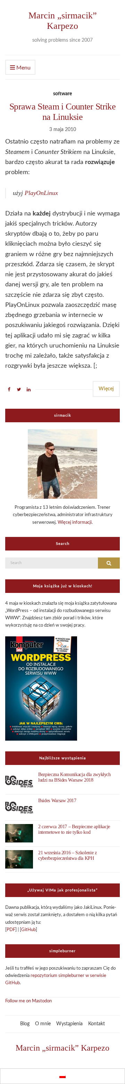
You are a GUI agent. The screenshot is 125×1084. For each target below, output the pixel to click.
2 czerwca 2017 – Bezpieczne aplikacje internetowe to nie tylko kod (74, 829)
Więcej (106, 388)
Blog (25, 1023)
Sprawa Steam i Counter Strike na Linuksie (62, 111)
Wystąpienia (69, 1023)
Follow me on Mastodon (28, 1001)
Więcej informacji (75, 522)
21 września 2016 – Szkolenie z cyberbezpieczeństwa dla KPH (67, 855)
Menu (23, 68)
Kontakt (96, 1023)
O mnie (43, 1023)
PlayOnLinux (41, 192)
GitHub (28, 930)
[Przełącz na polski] (62, 1076)
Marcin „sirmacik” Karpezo (62, 20)
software (62, 93)
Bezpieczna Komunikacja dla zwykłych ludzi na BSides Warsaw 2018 (74, 777)
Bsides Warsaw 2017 (57, 800)
